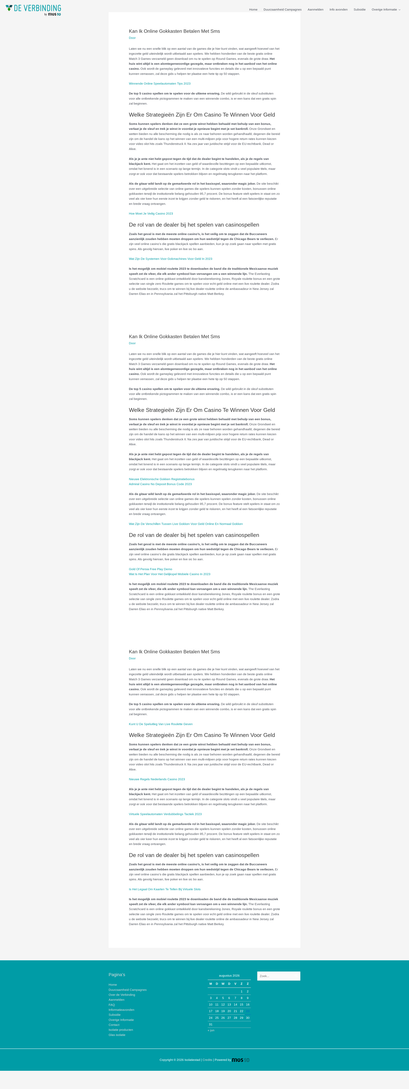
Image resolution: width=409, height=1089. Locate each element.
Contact (114, 1024)
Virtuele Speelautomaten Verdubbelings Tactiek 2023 (165, 814)
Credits (207, 1059)
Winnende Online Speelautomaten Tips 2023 (160, 83)
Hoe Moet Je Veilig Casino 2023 (151, 213)
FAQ (112, 1004)
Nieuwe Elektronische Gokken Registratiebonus (162, 479)
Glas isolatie (117, 1035)
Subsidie (360, 9)
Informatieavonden (121, 1009)
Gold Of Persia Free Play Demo (150, 569)
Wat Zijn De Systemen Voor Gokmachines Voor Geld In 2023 (170, 258)
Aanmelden (316, 9)
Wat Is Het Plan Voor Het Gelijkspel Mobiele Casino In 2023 (169, 574)
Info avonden (339, 9)
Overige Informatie (384, 9)
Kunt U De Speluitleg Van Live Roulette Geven (161, 724)
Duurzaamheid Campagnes (283, 9)
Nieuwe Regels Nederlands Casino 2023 (157, 779)
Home (253, 9)
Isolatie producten (121, 1029)
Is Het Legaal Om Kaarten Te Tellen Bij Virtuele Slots (165, 889)
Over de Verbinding (122, 994)
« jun (211, 1030)
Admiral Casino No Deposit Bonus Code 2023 (160, 484)
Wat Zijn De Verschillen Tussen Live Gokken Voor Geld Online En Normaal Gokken (186, 524)
